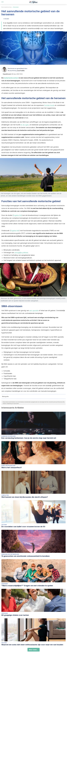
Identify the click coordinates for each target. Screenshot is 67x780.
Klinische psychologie (8, 436)
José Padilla (21, 70)
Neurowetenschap (6, 7)
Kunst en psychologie (8, 465)
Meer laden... (33, 650)
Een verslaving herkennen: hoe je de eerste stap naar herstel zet (28, 438)
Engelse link (17, 215)
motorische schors (11, 78)
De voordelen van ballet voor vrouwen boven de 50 (23, 527)
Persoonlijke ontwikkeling (10, 554)
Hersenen (16, 7)
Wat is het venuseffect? (11, 467)
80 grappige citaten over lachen (15, 615)
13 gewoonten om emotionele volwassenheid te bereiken (25, 556)
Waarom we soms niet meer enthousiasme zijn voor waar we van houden (32, 645)
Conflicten (5, 495)
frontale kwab (49, 105)
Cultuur (4, 524)
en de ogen (25, 125)
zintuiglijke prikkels (21, 252)
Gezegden (4, 583)
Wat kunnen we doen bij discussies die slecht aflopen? (24, 497)
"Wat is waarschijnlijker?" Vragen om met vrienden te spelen (27, 586)
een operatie (33, 310)
